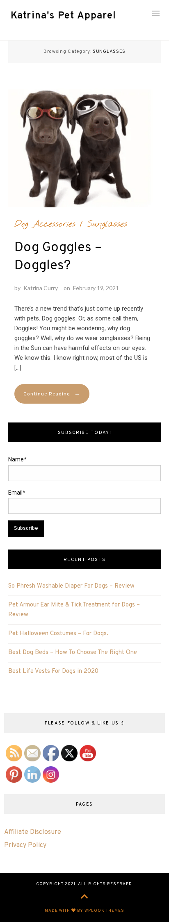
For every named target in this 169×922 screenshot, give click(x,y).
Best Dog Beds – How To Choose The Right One (72, 652)
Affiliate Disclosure (32, 832)
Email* (16, 492)
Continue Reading (51, 394)
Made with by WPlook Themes (84, 910)
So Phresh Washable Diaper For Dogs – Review (71, 586)
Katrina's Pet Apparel (63, 16)
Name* (17, 459)
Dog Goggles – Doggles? (58, 257)
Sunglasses (107, 224)
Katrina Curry (40, 287)
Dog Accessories (44, 224)
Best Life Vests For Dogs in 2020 (53, 671)
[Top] (84, 897)
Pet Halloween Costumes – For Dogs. (58, 634)
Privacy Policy (25, 845)
